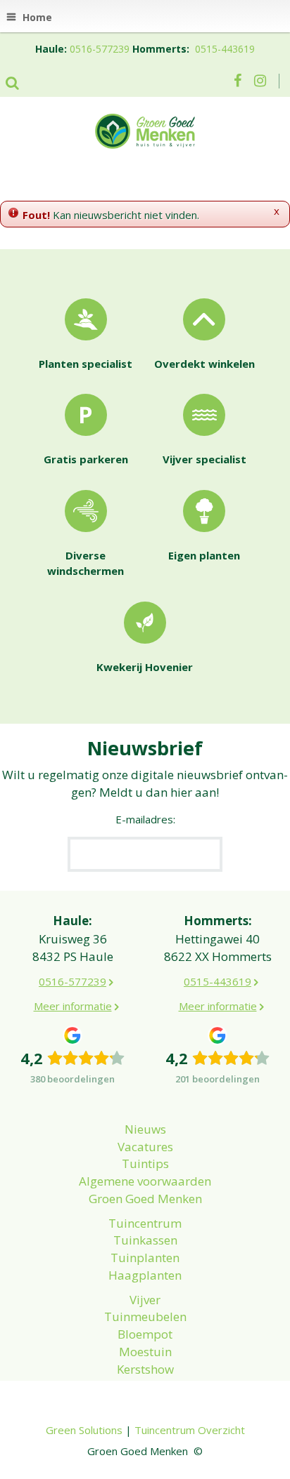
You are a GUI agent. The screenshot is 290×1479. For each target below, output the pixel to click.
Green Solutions (84, 1430)
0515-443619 (225, 48)
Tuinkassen (145, 1240)
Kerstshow (145, 1369)
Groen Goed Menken (145, 1198)
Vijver (145, 1299)
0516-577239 (100, 48)
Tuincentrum (145, 1223)
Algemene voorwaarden (145, 1181)
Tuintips (145, 1163)
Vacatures (145, 1146)
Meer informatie (73, 1006)
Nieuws (145, 1129)
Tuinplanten (145, 1257)
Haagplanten (145, 1275)
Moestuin (145, 1351)
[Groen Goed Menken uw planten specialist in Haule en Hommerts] (145, 130)
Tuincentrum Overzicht (189, 1430)
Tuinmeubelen (145, 1316)
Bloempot (145, 1334)
